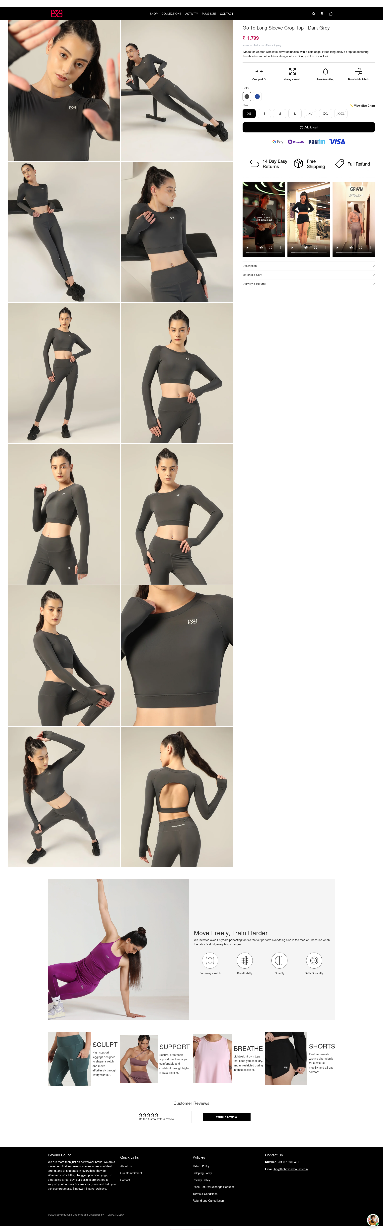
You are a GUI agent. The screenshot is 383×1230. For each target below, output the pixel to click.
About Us (126, 1166)
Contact (125, 1180)
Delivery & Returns (254, 284)
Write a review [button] (226, 1117)
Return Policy (201, 1166)
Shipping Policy (202, 1173)
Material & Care (252, 275)
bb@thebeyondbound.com (290, 1169)
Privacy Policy (201, 1180)
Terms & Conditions (205, 1193)
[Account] (322, 13)
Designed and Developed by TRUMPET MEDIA (98, 1214)
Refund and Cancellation (208, 1200)
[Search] (313, 13)
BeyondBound (64, 1214)
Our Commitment (131, 1173)
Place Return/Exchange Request (213, 1187)
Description (250, 266)
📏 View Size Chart (362, 106)
